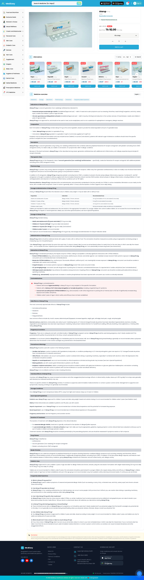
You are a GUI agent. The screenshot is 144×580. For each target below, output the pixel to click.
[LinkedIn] (31, 560)
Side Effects (49, 99)
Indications (34, 99)
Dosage (41, 99)
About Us (50, 551)
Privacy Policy (52, 554)
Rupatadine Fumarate (106, 16)
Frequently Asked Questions (81, 99)
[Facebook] (22, 560)
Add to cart (119, 47)
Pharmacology (59, 99)
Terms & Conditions (54, 556)
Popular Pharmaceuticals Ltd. (109, 19)
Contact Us (51, 562)
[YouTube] (27, 560)
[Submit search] (79, 3)
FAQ (49, 559)
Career (50, 564)
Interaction (68, 99)
